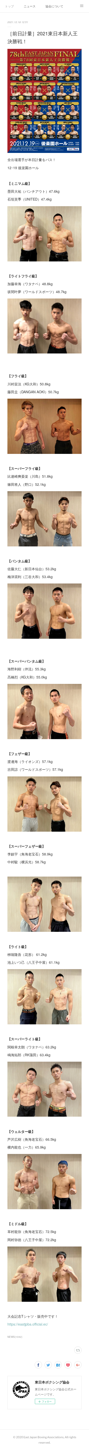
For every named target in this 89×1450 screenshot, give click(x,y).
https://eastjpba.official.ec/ (27, 1324)
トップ (9, 6)
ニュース (30, 6)
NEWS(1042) (14, 1337)
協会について (54, 6)
